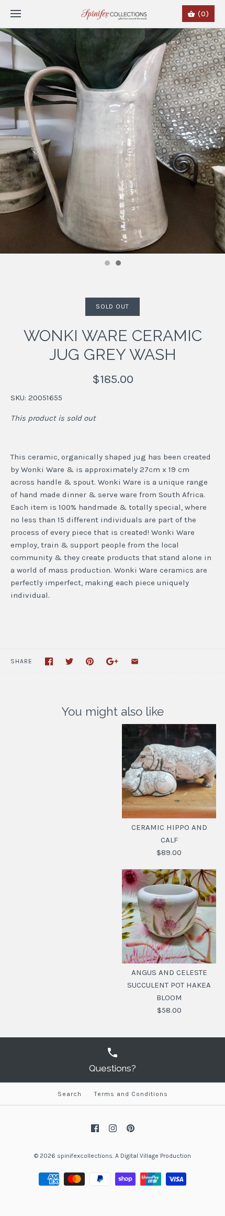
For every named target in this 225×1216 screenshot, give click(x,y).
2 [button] (118, 264)
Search (70, 1094)
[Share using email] (135, 661)
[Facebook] (95, 1128)
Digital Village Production (155, 1155)
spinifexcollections (85, 1155)
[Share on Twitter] (69, 661)
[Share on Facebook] (49, 661)
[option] (112, 141)
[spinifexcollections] (112, 14)
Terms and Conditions (131, 1094)
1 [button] (107, 264)
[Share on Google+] (112, 661)
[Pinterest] (130, 1128)
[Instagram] (113, 1128)
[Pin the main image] (90, 661)
